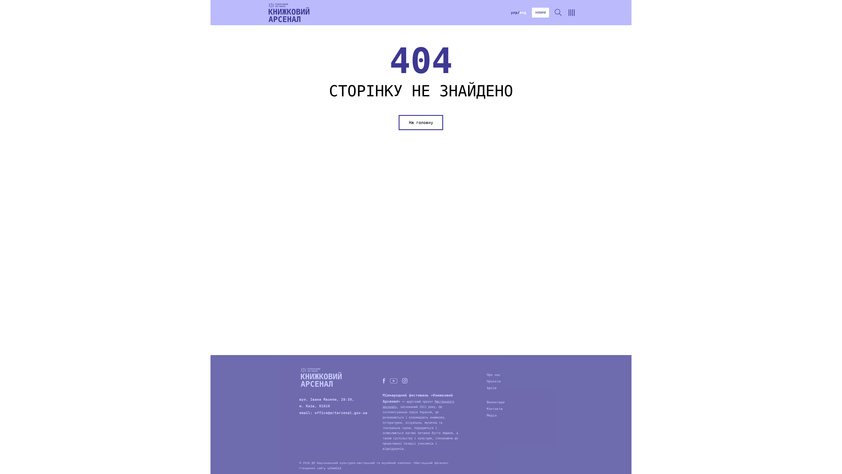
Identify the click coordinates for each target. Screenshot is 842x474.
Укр (514, 13)
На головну (421, 122)
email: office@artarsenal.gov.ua (333, 413)
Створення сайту (320, 468)
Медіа (492, 415)
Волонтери (496, 402)
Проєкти (494, 381)
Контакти (495, 409)
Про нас (494, 375)
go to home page (289, 12)
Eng (523, 13)
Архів (492, 388)
